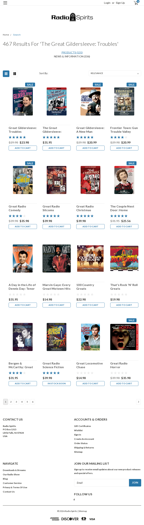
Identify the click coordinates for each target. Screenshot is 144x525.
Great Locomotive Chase (89, 365)
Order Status (81, 443)
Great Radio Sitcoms (51, 208)
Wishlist (78, 430)
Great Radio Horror (119, 365)
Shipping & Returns (84, 447)
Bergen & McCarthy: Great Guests (21, 365)
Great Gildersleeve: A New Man (90, 129)
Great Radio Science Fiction (53, 365)
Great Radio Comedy (17, 208)
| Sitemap (82, 511)
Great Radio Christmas (85, 208)
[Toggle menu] (5, 5)
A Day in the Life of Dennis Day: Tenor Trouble (22, 286)
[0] (134, 3)
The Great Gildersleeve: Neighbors (52, 129)
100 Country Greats (85, 286)
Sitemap (78, 451)
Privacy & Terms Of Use (15, 487)
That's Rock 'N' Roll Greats (124, 286)
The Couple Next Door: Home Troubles (122, 208)
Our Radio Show (11, 474)
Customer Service (12, 483)
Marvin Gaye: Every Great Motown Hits (57, 286)
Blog (5, 478)
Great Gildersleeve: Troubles (23, 129)
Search (17, 35)
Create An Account (84, 439)
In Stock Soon (57, 383)
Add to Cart (23, 148)
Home (6, 35)
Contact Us (9, 491)
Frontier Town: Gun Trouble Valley (124, 129)
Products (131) (72, 52)
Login (107, 2)
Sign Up (120, 2)
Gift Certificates (82, 426)
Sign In (77, 434)
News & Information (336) (72, 56)
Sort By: (43, 73)
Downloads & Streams (14, 470)
